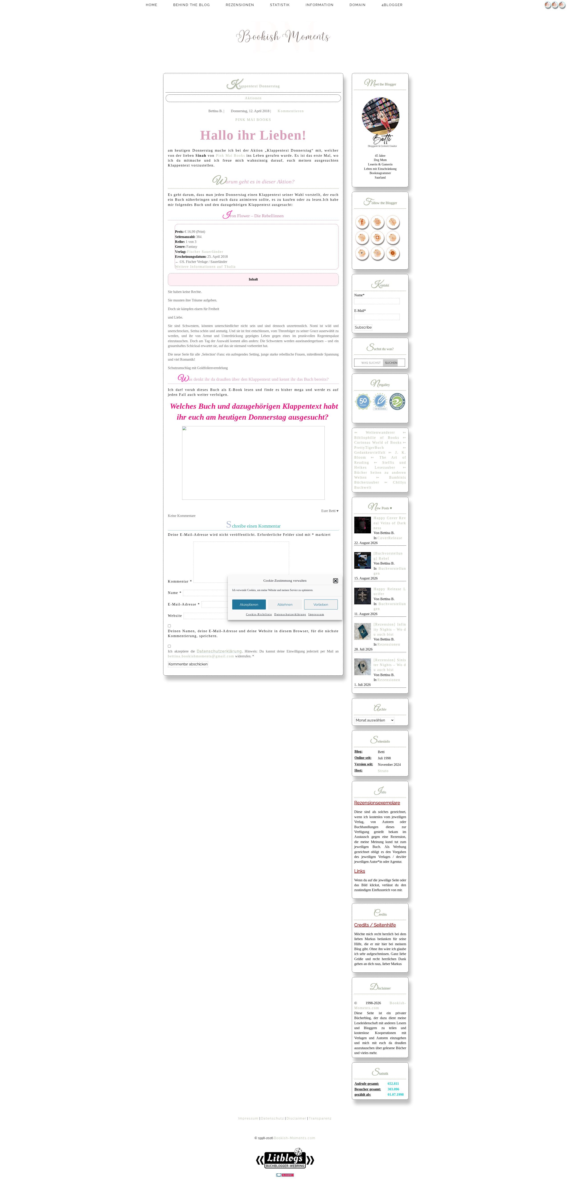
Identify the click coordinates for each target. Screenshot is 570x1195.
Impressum (316, 614)
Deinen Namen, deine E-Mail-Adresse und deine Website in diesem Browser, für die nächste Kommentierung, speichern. (253, 633)
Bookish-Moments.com (295, 1138)
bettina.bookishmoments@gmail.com (201, 656)
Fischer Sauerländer (205, 252)
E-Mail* (360, 311)
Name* (359, 295)
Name (175, 593)
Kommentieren (291, 111)
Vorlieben (321, 604)
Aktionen (253, 98)
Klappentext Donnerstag (253, 86)
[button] (335, 580)
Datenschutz (272, 1118)
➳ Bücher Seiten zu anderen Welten (380, 472)
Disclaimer (296, 1118)
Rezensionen (388, 644)
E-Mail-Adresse (184, 604)
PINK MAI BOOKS (253, 120)
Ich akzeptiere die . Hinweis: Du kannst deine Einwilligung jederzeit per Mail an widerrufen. (253, 653)
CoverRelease (389, 538)
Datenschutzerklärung (290, 614)
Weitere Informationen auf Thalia (205, 266)
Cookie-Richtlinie (259, 614)
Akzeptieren (249, 604)
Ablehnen (285, 604)
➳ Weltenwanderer (374, 432)
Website (175, 616)
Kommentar (180, 581)
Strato (383, 771)
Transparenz (320, 1118)
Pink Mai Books (230, 155)
